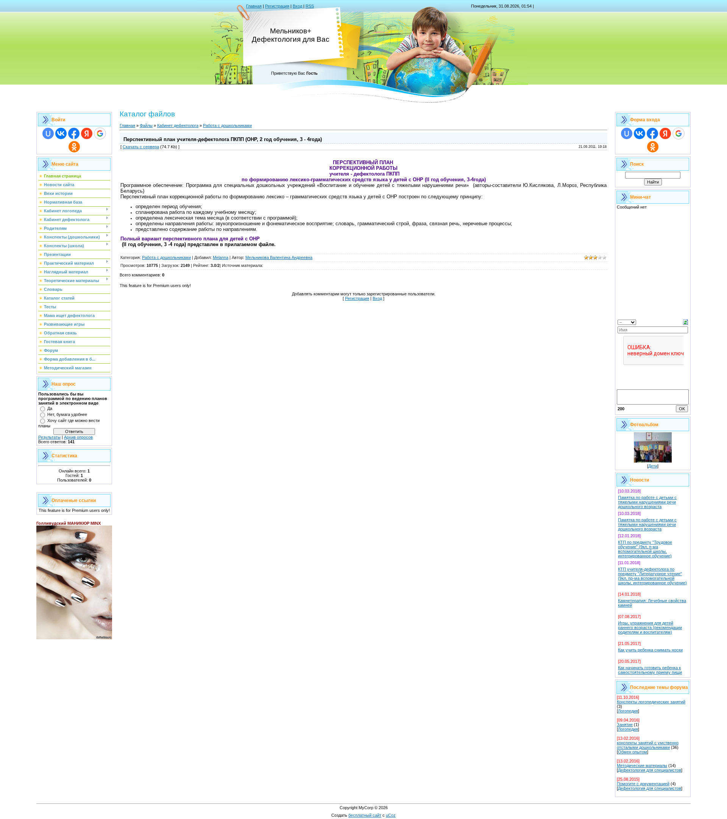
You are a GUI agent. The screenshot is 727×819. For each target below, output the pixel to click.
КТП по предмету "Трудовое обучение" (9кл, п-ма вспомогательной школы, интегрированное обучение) (645, 549)
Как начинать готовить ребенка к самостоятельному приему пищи (650, 670)
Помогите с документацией (643, 783)
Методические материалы (642, 765)
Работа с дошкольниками (227, 125)
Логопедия (628, 711)
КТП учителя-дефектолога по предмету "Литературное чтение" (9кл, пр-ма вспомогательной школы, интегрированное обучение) (652, 576)
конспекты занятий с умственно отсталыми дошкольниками (648, 745)
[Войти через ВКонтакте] (61, 133)
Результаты (49, 437)
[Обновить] (685, 321)
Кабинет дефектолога (177, 125)
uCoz (391, 815)
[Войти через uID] (48, 133)
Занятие (625, 724)
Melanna (220, 257)
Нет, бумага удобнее (67, 414)
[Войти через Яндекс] (86, 133)
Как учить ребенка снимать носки (650, 650)
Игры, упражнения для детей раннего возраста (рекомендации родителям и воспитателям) (650, 627)
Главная (254, 6)
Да (49, 408)
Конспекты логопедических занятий (651, 702)
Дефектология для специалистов (649, 770)
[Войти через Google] (100, 133)
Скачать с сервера (141, 146)
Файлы (146, 125)
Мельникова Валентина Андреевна (278, 257)
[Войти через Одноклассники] (74, 146)
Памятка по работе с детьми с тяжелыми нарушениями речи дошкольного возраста (647, 502)
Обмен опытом (632, 752)
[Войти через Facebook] (74, 133)
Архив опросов (78, 437)
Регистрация (277, 6)
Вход (297, 6)
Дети (652, 466)
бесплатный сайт (364, 815)
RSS (310, 6)
